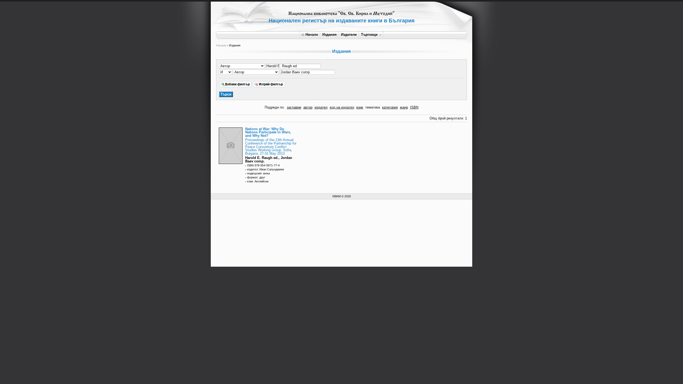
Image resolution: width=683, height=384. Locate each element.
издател (321, 107)
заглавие (294, 107)
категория (390, 107)
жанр (404, 107)
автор (307, 107)
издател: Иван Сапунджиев (265, 169)
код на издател (342, 107)
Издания (329, 35)
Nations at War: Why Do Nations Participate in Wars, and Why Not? (268, 132)
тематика (372, 107)
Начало (311, 35)
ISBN (414, 107)
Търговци (369, 35)
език (359, 107)
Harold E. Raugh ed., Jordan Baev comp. (268, 159)
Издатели (349, 35)
